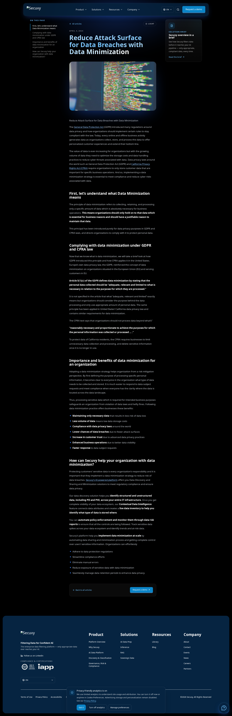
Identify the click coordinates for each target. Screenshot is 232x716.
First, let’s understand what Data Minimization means (44, 27)
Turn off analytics (97, 707)
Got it (81, 707)
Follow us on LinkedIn (33, 655)
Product (80, 9)
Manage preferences (119, 707)
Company (132, 9)
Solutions (96, 9)
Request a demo (140, 589)
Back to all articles (84, 590)
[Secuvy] (40, 9)
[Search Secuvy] (178, 10)
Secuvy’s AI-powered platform (101, 479)
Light (151, 24)
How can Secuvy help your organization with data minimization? (44, 54)
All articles (77, 23)
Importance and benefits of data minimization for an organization (44, 44)
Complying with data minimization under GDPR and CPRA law (44, 35)
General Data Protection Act (89, 127)
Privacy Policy (90, 700)
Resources (114, 9)
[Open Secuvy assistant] (224, 708)
